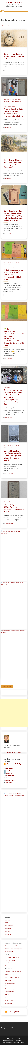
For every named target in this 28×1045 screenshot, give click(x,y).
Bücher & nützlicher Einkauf (12, 99)
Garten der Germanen (12, 977)
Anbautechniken (10, 960)
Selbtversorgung (9, 267)
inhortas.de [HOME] (13, 764)
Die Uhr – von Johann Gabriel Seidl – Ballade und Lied (14, 56)
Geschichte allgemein (11, 989)
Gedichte (6, 51)
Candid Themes (19, 1042)
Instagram (10, 775)
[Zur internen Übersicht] (14, 795)
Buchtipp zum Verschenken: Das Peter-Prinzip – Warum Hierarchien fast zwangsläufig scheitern (14, 111)
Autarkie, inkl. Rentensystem (13, 948)
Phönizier (8, 980)
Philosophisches (16, 101)
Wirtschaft (7, 103)
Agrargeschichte (10, 974)
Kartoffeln (8, 928)
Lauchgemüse (9, 925)
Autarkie (6, 155)
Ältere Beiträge (7, 686)
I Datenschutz (14, 1028)
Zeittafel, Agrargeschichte (13, 971)
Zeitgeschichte (9, 991)
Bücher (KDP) (11, 780)
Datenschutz (9, 1000)
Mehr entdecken (10, 966)
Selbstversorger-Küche (12, 946)
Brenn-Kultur (9, 986)
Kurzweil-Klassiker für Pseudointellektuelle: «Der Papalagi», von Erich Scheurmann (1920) (13, 455)
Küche (5, 265)
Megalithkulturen (10, 983)
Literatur (13, 51)
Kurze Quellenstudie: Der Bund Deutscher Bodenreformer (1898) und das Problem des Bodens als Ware (13, 215)
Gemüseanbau (9, 963)
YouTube (9, 782)
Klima (7, 994)
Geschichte (13, 208)
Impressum (8, 1003)
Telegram (9, 773)
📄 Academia (8, 778)
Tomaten (8, 934)
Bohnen (7, 920)
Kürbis (7, 923)
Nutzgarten (7, 326)
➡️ (5, 768)
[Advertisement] (14, 713)
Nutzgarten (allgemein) (12, 957)
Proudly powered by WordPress (12, 1040)
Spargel (7, 931)
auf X (8, 771)
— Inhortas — (14, 2)
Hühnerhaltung (9, 951)
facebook (9, 768)
